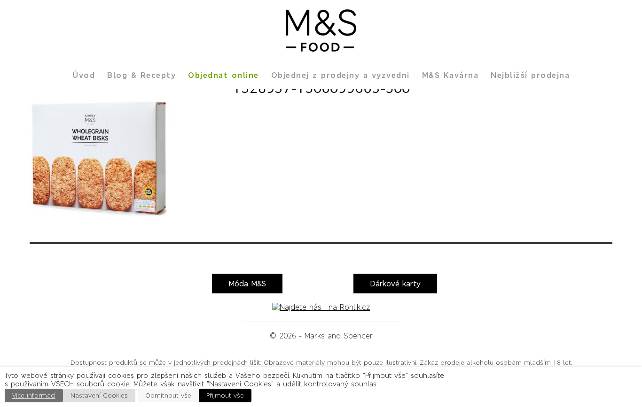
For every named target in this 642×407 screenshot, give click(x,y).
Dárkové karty (395, 283)
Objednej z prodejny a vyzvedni (340, 75)
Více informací (33, 395)
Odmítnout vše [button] (168, 395)
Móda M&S (247, 283)
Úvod (83, 75)
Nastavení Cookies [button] (99, 395)
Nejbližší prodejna (530, 75)
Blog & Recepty (141, 75)
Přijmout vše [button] (225, 395)
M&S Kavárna (450, 75)
